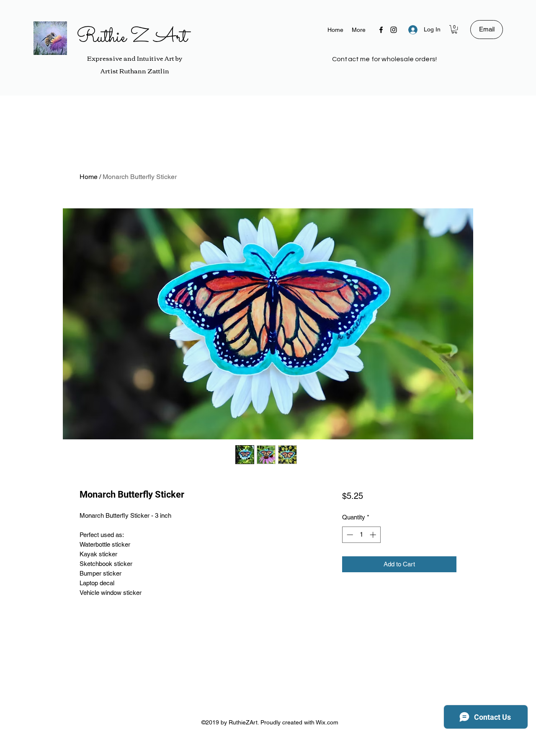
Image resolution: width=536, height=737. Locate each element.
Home (89, 177)
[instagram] (393, 30)
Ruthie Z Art (132, 37)
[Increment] (373, 534)
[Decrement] (349, 534)
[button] (454, 29)
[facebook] (381, 30)
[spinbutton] (361, 534)
